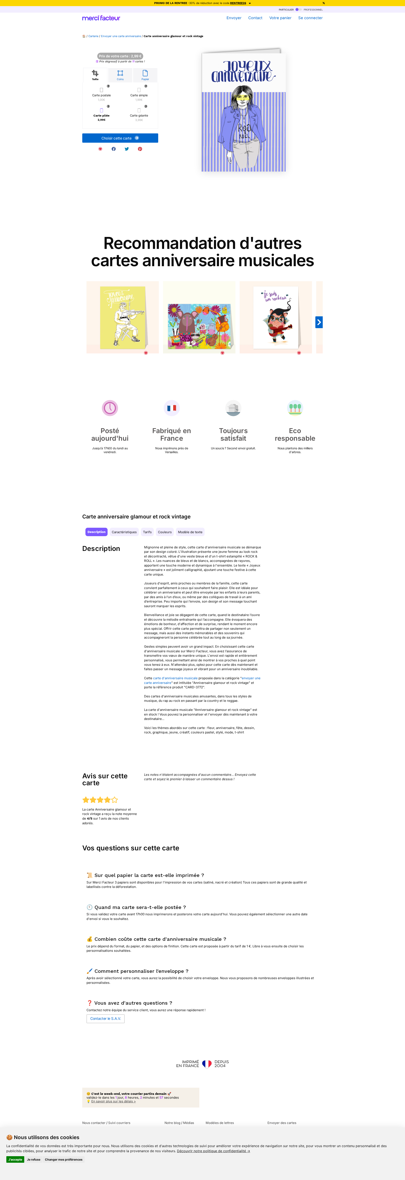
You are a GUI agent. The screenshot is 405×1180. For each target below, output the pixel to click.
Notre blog (172, 1123)
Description (96, 532)
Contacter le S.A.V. (105, 1018)
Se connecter (310, 18)
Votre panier (280, 18)
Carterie (93, 36)
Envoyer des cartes (281, 1123)
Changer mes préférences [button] (63, 1159)
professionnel (313, 9)
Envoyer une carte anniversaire (121, 36)
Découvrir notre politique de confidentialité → (213, 1151)
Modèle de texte (190, 532)
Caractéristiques (124, 532)
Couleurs (165, 532)
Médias (188, 1123)
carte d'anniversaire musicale (175, 678)
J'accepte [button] (15, 1159)
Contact (255, 18)
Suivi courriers (119, 1123)
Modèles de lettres (220, 1123)
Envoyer (234, 18)
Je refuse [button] (33, 1159)
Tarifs (147, 532)
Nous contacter (93, 1123)
